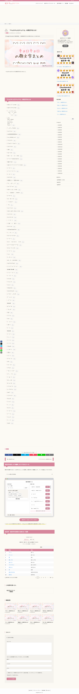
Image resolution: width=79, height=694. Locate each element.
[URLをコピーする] (50, 455)
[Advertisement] (39, 14)
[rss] (72, 0)
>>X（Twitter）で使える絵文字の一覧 (64, 66)
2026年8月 (60, 125)
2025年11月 (60, 146)
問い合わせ (48, 690)
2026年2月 (60, 139)
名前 (8, 659)
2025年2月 (60, 168)
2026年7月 (60, 127)
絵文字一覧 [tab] (32, 539)
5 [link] (45, 577)
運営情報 (65, 45)
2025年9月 (60, 151)
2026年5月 (60, 132)
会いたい (11, 562)
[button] (9, 455)
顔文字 (7, 32)
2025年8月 (60, 154)
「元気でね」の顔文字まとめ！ (62, 111)
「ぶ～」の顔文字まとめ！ (61, 114)
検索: (41, 547)
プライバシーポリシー (37, 690)
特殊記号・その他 (61, 179)
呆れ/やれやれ (12, 572)
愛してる (11, 560)
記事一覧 (30, 690)
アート (10, 552)
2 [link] (39, 577)
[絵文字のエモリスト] (12, 3)
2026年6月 (60, 129)
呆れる (10, 574)
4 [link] (43, 577)
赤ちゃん (11, 567)
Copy (18, 104)
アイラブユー (11, 565)
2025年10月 (60, 149)
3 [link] (41, 577)
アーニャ (10, 555)
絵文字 (59, 182)
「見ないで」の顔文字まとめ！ (62, 105)
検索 (73, 118)
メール (8, 663)
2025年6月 (60, 158)
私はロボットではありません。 (13, 675)
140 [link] (50, 577)
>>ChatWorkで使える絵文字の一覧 (63, 95)
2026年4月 (60, 134)
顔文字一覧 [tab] (26, 539)
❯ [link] (52, 577)
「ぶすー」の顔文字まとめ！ (62, 102)
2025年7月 (60, 156)
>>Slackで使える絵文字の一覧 (62, 81)
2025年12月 (60, 144)
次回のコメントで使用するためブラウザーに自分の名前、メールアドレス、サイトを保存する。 (25, 672)
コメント (9, 641)
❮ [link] (35, 577)
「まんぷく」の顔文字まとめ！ (62, 108)
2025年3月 (60, 166)
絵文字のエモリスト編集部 (11, 591)
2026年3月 (60, 137)
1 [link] (37, 577)
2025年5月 (60, 161)
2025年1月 (60, 171)
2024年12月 (60, 173)
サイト (8, 668)
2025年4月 (60, 163)
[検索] (73, 0)
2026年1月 (60, 142)
